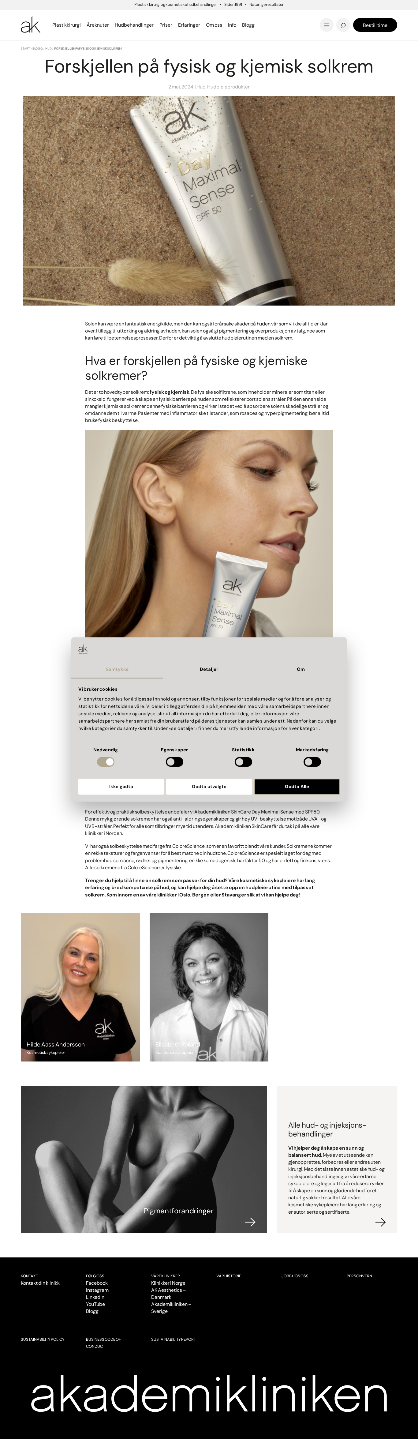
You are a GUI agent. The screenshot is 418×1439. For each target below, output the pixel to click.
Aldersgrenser (234, 20)
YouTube (95, 1304)
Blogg (37, 49)
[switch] (174, 762)
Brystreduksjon (41, 16)
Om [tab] (301, 669)
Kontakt (29, 1276)
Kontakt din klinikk (40, 1283)
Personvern (359, 1276)
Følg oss (95, 1276)
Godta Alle (297, 786)
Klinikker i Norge (168, 1283)
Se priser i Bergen (150, 24)
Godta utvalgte (209, 786)
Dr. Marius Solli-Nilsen (343, 16)
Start (25, 49)
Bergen (134, 16)
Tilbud (321, 16)
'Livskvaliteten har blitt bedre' (354, 10)
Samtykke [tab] (117, 669)
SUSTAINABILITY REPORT (173, 1339)
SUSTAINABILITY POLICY (42, 1339)
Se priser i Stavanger (247, 24)
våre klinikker (161, 895)
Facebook (97, 1283)
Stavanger (232, 16)
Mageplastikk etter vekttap (251, 17)
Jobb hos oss (295, 1276)
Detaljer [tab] (209, 669)
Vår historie (228, 1276)
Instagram (97, 1290)
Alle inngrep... (238, 16)
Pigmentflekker (335, 16)
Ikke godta (121, 786)
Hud (48, 49)
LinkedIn (95, 1297)
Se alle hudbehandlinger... (254, 24)
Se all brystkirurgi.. (45, 24)
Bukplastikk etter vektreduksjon (243, 21)
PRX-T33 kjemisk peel (249, 16)
